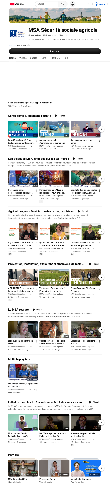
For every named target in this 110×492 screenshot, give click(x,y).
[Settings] (88, 4)
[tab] (12, 58)
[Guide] (5, 4)
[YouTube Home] (17, 4)
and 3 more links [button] (23, 45)
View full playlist (14, 392)
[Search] (62, 4)
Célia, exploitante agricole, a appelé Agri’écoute (30, 103)
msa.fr (14, 45)
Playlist (36, 390)
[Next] (101, 129)
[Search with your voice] (72, 4)
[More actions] (37, 141)
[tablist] (55, 58)
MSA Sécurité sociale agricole (20, 146)
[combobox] (48, 4)
